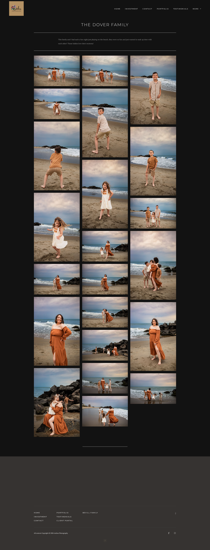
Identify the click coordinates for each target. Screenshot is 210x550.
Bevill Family (90, 513)
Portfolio (163, 9)
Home (117, 9)
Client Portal (65, 521)
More (196, 9)
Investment (131, 9)
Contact (147, 9)
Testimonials (180, 9)
